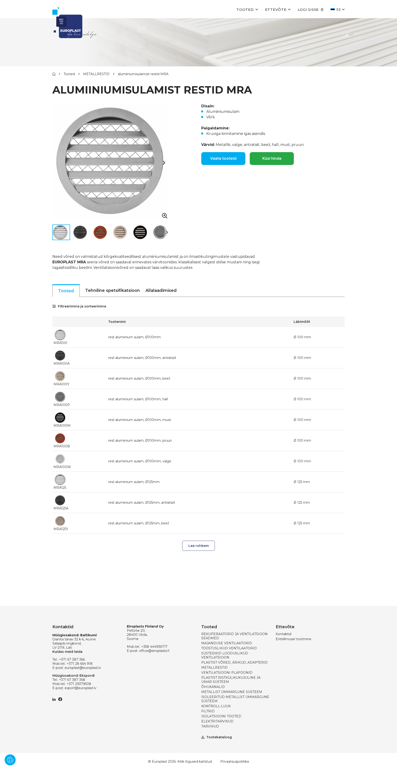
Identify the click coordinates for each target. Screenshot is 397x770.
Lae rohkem (198, 546)
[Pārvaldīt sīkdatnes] (10, 759)
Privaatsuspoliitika (234, 761)
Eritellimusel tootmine (293, 639)
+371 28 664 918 (80, 664)
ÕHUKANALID (213, 687)
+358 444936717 (154, 647)
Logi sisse (308, 9)
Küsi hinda (271, 158)
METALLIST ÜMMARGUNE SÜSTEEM (231, 692)
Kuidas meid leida (67, 652)
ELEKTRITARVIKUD (217, 721)
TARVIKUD (210, 726)
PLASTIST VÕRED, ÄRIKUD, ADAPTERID (234, 662)
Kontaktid (283, 634)
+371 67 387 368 (72, 680)
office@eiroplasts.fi (154, 651)
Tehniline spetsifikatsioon (112, 290)
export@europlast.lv (80, 688)
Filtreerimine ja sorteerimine (81, 306)
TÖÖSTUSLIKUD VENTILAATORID (229, 648)
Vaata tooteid (223, 158)
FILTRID (208, 711)
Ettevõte (275, 9)
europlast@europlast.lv (83, 668)
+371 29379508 (79, 684)
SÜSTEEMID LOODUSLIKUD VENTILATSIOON (224, 655)
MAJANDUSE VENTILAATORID (226, 643)
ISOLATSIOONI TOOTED (221, 716)
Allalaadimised (161, 290)
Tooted (245, 9)
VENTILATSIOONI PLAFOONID (226, 673)
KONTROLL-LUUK (216, 706)
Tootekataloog (219, 737)
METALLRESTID (96, 74)
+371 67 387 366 (72, 659)
